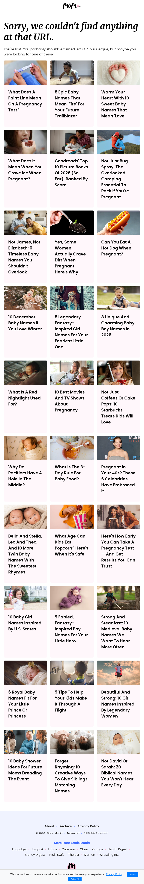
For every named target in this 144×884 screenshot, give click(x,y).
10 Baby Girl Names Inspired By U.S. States (24, 623)
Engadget (19, 849)
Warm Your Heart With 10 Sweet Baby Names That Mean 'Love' (115, 104)
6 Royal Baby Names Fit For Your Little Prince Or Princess (22, 704)
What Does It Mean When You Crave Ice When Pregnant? (25, 170)
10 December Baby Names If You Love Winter (25, 323)
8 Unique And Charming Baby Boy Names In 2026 (117, 326)
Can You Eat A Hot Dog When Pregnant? (116, 248)
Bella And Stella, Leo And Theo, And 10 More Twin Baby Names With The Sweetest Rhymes (25, 554)
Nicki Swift (56, 854)
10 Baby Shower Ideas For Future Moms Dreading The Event (25, 770)
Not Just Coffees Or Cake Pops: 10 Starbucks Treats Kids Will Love (118, 407)
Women (89, 854)
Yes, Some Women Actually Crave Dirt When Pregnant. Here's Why (70, 257)
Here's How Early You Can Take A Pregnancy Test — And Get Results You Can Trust (118, 551)
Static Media (54, 833)
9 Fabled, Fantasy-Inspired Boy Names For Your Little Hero (71, 629)
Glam (84, 849)
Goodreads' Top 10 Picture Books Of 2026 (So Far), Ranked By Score (71, 173)
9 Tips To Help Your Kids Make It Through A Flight (71, 701)
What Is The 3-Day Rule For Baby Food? (70, 473)
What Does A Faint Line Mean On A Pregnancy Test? (25, 101)
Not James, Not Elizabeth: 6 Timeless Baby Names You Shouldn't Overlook (24, 257)
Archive (66, 826)
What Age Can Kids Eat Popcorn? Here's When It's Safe (71, 545)
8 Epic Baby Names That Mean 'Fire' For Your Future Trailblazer (69, 104)
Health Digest (118, 849)
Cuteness (69, 849)
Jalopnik (37, 849)
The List (73, 854)
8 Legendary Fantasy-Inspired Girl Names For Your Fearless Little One (71, 332)
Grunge (97, 849)
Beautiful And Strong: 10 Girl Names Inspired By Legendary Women (117, 704)
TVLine (52, 849)
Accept (133, 875)
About (49, 826)
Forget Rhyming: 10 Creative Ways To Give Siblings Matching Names (71, 776)
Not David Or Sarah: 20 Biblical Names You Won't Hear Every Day (117, 773)
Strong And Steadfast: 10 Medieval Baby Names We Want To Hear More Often (116, 632)
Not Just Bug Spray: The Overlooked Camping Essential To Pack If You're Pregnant (115, 179)
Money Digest (35, 854)
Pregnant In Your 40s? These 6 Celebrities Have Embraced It (118, 479)
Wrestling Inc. (109, 854)
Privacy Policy (88, 826)
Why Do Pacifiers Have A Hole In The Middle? (25, 476)
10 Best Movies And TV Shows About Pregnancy (70, 401)
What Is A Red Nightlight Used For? (24, 398)
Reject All (75, 879)
